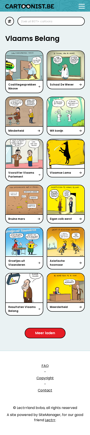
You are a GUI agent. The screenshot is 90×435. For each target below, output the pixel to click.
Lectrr (50, 420)
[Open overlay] (82, 6)
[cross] (78, 21)
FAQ (45, 365)
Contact (45, 390)
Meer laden (45, 332)
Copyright (45, 378)
